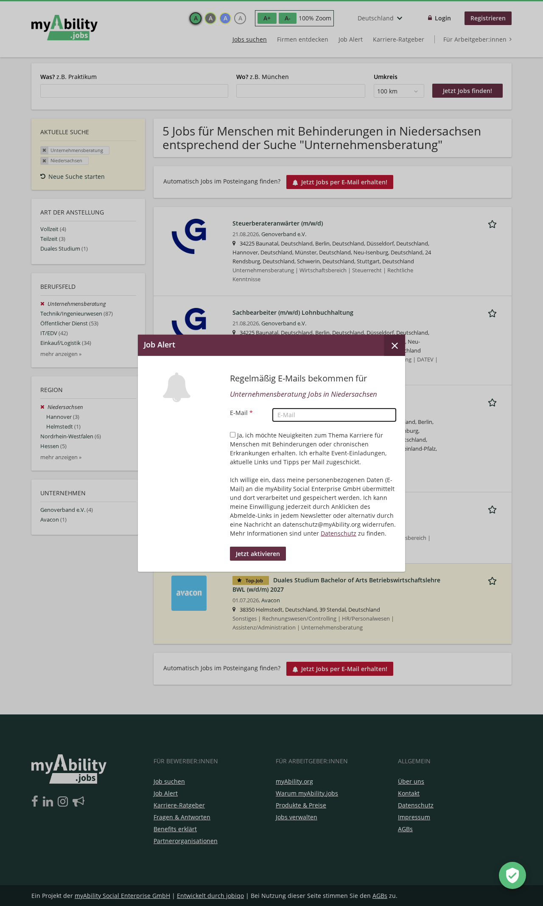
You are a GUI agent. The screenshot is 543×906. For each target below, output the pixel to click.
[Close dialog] (394, 345)
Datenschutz (338, 533)
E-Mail (241, 413)
